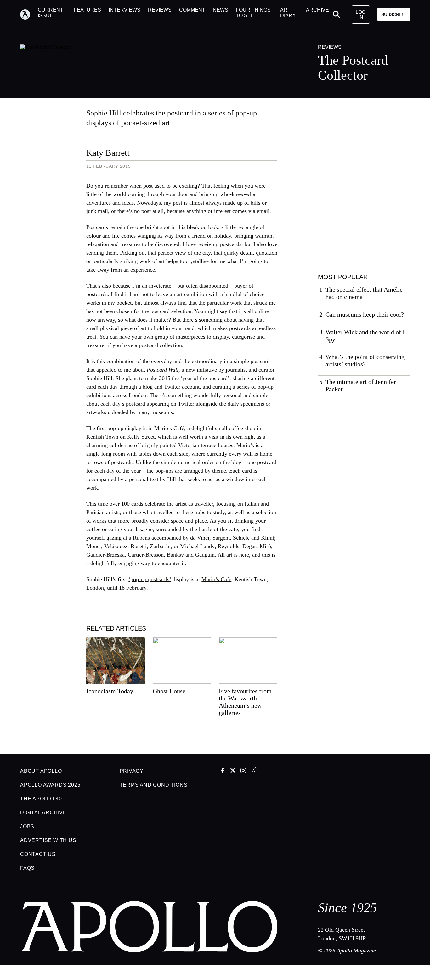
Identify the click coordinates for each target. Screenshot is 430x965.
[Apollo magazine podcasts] (253, 771)
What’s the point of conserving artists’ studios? (365, 360)
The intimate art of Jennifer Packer (360, 385)
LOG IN (361, 14)
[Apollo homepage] (29, 14)
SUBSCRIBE (393, 14)
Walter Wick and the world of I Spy (365, 335)
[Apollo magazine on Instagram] (243, 771)
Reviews (330, 47)
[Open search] (336, 14)
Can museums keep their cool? (364, 314)
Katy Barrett (108, 153)
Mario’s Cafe (216, 579)
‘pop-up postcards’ (149, 579)
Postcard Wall (162, 370)
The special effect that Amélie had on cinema (364, 293)
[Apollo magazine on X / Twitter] (233, 771)
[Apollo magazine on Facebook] (222, 771)
